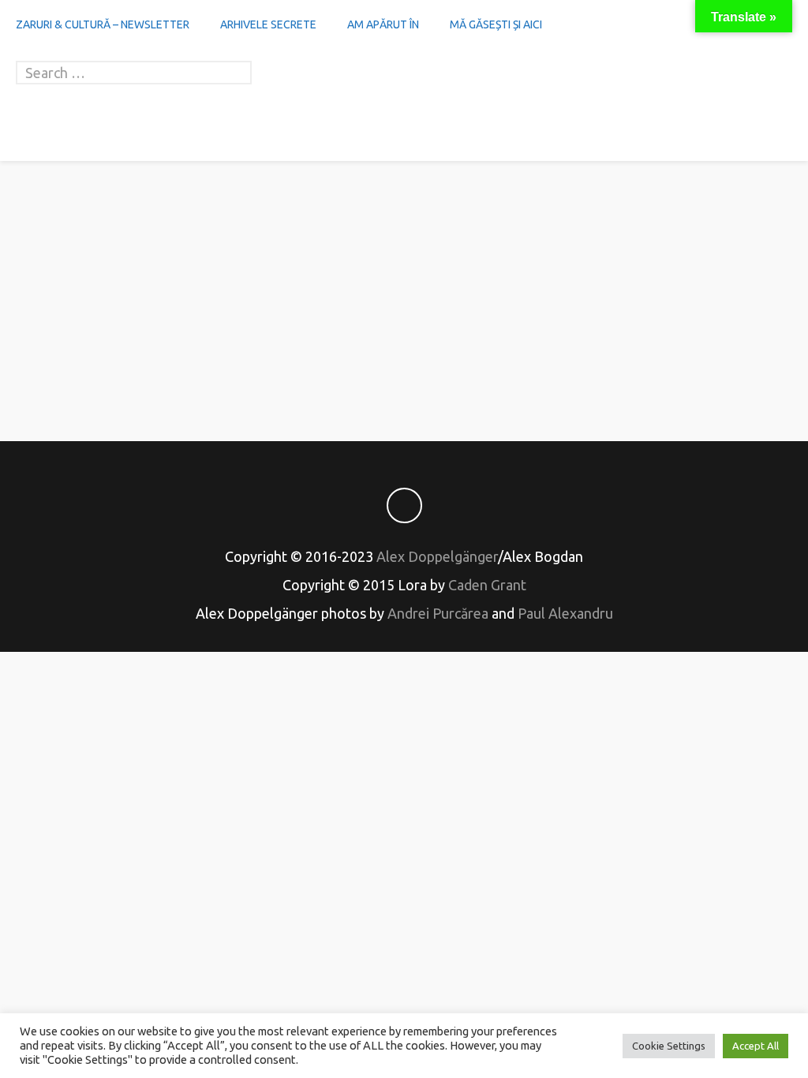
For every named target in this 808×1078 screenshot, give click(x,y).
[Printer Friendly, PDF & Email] (404, 373)
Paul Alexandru (565, 613)
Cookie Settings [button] (668, 1045)
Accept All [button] (755, 1045)
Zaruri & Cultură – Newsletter (102, 24)
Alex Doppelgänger (437, 556)
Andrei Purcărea (437, 613)
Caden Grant (487, 585)
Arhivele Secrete (268, 24)
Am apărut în (383, 24)
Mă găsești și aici (496, 24)
